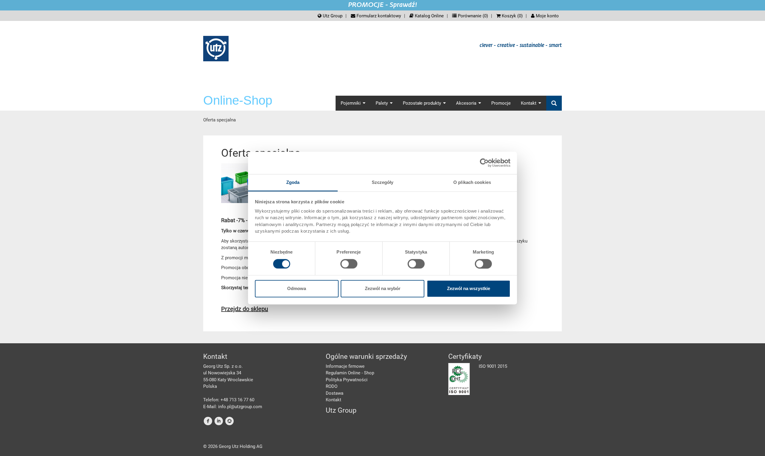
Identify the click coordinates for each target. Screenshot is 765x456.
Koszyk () (512, 16)
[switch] (348, 264)
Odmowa (296, 288)
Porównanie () (472, 16)
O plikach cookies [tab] (472, 182)
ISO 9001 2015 (493, 366)
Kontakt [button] (528, 103)
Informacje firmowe (345, 366)
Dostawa (334, 393)
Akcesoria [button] (466, 103)
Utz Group (332, 16)
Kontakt (333, 399)
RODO (331, 386)
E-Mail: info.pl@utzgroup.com (232, 406)
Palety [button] (382, 103)
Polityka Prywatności (347, 379)
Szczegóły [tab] (383, 182)
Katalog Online (429, 16)
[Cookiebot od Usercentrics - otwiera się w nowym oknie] (484, 162)
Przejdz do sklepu (244, 308)
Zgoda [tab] (293, 182)
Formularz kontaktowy (378, 16)
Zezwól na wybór (382, 288)
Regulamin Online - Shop (350, 373)
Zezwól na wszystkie (468, 288)
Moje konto (547, 16)
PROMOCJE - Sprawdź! (382, 5)
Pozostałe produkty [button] (422, 103)
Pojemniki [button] (351, 103)
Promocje (501, 103)
